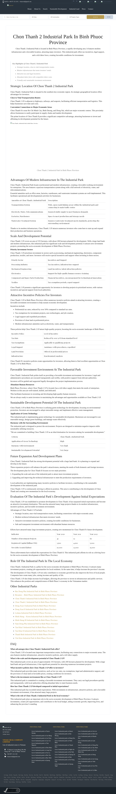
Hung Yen (56, 777)
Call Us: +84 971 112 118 (11, 1)
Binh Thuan (65, 775)
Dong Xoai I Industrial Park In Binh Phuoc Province (35, 606)
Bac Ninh (36, 775)
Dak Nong (96, 775)
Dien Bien (101, 775)
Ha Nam (18, 777)
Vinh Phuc (24, 782)
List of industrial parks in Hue (63, 757)
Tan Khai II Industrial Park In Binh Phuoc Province (35, 631)
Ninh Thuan (12, 779)
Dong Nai (107, 775)
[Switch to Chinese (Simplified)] (106, 2)
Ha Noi (23, 777)
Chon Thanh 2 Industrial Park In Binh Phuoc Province (36, 602)
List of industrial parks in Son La (41, 752)
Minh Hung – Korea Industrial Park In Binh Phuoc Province (38, 616)
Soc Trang (59, 779)
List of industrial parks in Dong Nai (88, 745)
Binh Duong (52, 775)
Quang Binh (28, 779)
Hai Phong (39, 777)
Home (30, 9)
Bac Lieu (31, 775)
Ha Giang (14, 777)
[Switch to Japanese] (90, 2)
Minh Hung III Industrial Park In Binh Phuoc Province (36, 620)
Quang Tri (53, 779)
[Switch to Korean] (97, 2)
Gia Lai (8, 777)
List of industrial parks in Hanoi (64, 731)
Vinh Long (18, 782)
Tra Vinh (6, 782)
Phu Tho (18, 779)
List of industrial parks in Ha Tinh (64, 752)
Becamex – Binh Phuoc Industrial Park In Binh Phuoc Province (39, 595)
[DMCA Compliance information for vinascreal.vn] (58, 790)
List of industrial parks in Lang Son (42, 750)
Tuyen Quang (12, 782)
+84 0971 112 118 (12, 754)
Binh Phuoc (58, 775)
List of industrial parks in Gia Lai (87, 731)
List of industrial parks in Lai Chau (41, 738)
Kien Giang (68, 777)
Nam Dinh (105, 777)
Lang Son (90, 777)
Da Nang (86, 775)
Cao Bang (80, 775)
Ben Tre (41, 775)
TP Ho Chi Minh (108, 779)
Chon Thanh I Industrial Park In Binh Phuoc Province (36, 599)
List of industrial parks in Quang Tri (65, 754)
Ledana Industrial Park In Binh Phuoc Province (33, 613)
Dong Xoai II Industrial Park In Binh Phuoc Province (35, 609)
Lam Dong (84, 777)
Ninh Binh (6, 779)
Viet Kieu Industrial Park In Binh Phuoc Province (34, 638)
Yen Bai (29, 782)
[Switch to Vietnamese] (82, 2)
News (84, 9)
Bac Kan (26, 775)
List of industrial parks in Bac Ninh (41, 758)
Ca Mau (70, 775)
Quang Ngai (41, 779)
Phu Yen (22, 779)
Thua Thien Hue (93, 779)
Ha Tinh (28, 777)
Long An (100, 777)
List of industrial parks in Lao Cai (41, 740)
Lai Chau (79, 777)
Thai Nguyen (80, 779)
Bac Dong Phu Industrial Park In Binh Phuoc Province (36, 591)
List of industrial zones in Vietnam (14, 745)
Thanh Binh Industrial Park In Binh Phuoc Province (35, 634)
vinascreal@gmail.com (25, 1)
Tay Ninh (69, 779)
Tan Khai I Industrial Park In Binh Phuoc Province (34, 627)
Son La (64, 779)
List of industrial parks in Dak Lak (87, 734)
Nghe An (110, 777)
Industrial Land (74, 9)
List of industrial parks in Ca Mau (87, 770)
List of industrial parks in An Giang (88, 759)
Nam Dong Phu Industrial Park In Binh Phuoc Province (36, 624)
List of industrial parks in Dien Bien (42, 747)
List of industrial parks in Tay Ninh (88, 747)
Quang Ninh (47, 779)
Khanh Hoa (61, 777)
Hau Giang (45, 777)
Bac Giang (21, 775)
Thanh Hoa (86, 779)
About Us (37, 9)
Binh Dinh (46, 775)
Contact (90, 9)
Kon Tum (74, 777)
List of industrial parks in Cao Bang (42, 735)
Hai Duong (33, 777)
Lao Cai (95, 777)
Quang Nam (34, 779)
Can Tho (75, 775)
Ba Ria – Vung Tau (13, 775)
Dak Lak (91, 775)
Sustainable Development (58, 9)
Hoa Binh (50, 777)
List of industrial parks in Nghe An (64, 749)
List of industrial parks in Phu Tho (41, 755)
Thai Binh (74, 779)
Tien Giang (101, 779)
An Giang (6, 775)
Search (45, 9)
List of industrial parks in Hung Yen (65, 738)
